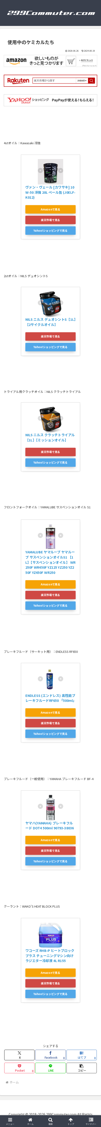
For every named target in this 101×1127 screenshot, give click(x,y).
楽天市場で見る (50, 220)
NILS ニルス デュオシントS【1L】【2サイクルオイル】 (50, 322)
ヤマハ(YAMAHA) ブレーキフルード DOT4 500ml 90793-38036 (49, 825)
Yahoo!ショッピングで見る (50, 230)
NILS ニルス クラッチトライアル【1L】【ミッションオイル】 (50, 437)
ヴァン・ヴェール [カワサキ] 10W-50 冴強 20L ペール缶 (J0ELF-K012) (50, 192)
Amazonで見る (50, 209)
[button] (81, 1068)
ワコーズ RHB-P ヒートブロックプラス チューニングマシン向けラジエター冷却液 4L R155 (49, 955)
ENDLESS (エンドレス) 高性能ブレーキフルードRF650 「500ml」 (50, 698)
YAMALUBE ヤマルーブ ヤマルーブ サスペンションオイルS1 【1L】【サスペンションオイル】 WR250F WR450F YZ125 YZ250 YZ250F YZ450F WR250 (50, 562)
